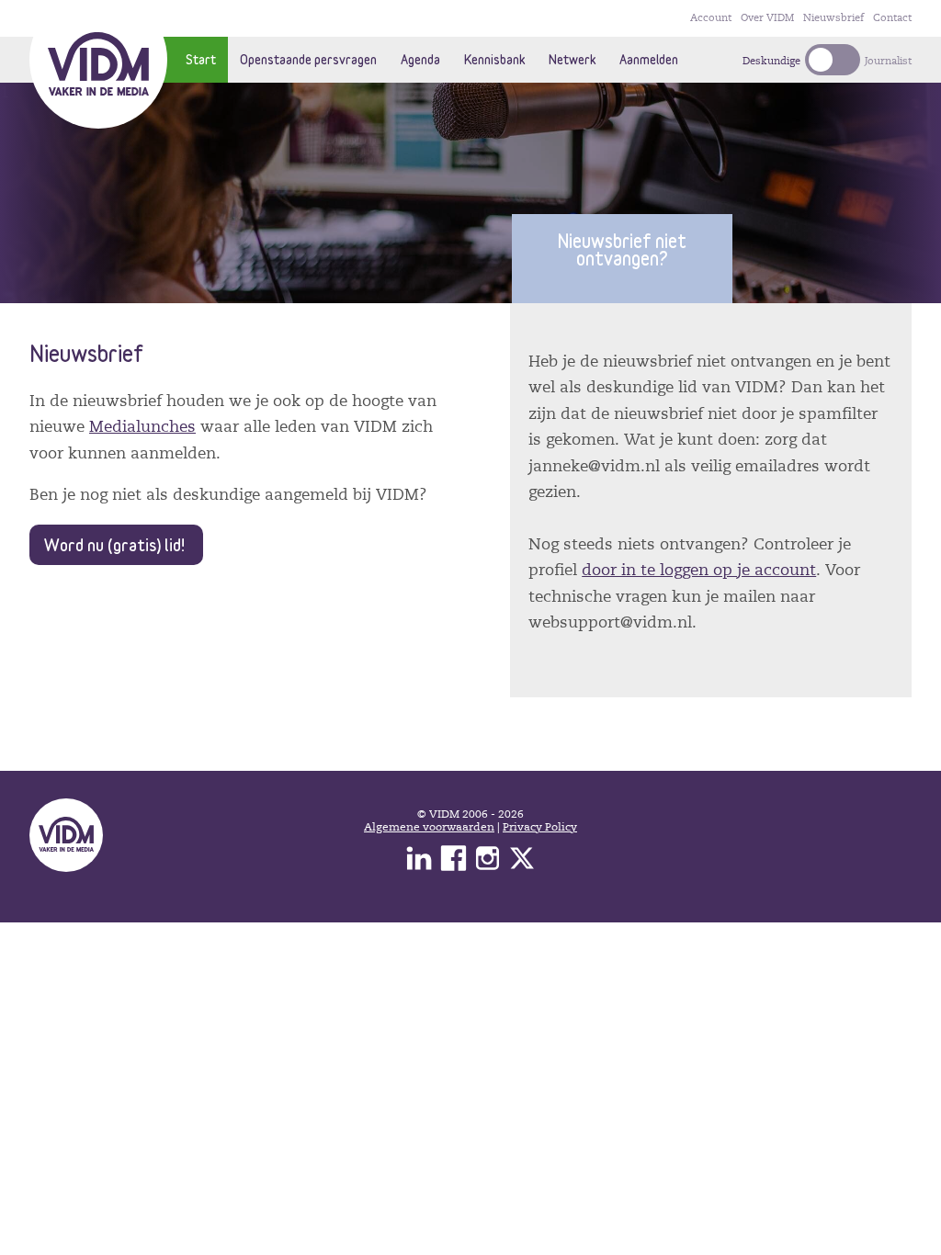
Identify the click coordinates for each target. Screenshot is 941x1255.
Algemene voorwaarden (429, 826)
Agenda (420, 59)
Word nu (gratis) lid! (114, 544)
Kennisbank (494, 59)
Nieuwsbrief (833, 18)
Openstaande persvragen (308, 59)
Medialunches (142, 426)
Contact (892, 18)
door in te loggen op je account (699, 570)
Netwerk (572, 59)
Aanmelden (648, 59)
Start (201, 59)
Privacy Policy (540, 826)
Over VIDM (767, 18)
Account (710, 18)
